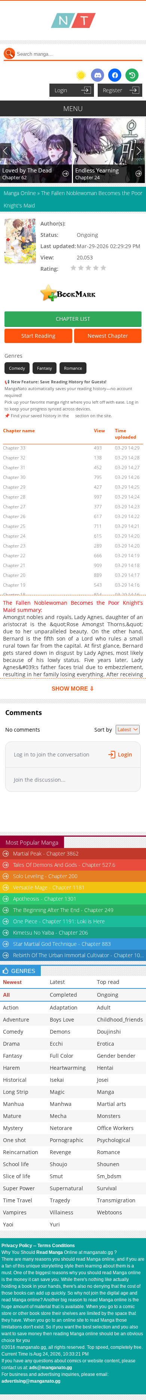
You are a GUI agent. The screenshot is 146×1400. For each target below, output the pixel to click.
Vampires (15, 1212)
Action (11, 1007)
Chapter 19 (14, 585)
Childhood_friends (120, 1019)
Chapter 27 (14, 506)
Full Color (61, 1055)
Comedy (17, 368)
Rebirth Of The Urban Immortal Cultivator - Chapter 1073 (79, 955)
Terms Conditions (56, 1245)
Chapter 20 (14, 575)
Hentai (105, 1067)
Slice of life (16, 1176)
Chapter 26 (14, 516)
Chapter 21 (14, 565)
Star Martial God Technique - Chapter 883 (62, 943)
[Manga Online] (73, 20)
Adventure (16, 1019)
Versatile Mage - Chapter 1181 (49, 887)
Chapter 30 (14, 477)
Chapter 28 (14, 497)
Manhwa (61, 1103)
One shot (14, 1140)
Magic (57, 1091)
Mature (12, 1115)
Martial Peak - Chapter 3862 (46, 853)
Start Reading (38, 335)
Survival (107, 1188)
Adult (103, 1007)
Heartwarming (68, 1067)
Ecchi (56, 1043)
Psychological (113, 1140)
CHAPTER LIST (73, 318)
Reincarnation (20, 1152)
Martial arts (111, 1103)
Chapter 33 (14, 448)
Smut (56, 1176)
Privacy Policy (16, 1245)
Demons (60, 1031)
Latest (57, 981)
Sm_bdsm (109, 1176)
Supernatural (66, 1188)
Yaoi (8, 1224)
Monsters (109, 1115)
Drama (11, 1043)
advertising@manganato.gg (30, 1381)
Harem (11, 1067)
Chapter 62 (14, 177)
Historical (15, 1079)
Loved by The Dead (27, 170)
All (6, 995)
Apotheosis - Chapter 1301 (44, 898)
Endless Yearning (97, 170)
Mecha (58, 1115)
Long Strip (15, 1091)
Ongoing (107, 994)
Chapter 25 (14, 526)
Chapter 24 (87, 177)
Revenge (60, 1152)
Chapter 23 (14, 546)
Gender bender (116, 1055)
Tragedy (60, 1200)
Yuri (55, 1224)
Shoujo (58, 1164)
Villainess (61, 1212)
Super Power (19, 1188)
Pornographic (66, 1140)
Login (61, 90)
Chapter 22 (14, 555)
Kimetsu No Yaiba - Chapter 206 (50, 932)
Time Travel (17, 1200)
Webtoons (109, 1212)
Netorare (61, 1128)
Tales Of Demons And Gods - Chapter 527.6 (64, 864)
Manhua (13, 1103)
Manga (105, 1091)
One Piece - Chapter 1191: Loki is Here (59, 921)
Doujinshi (109, 1031)
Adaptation (63, 1007)
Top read (108, 981)
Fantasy (44, 368)
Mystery (13, 1128)
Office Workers (115, 1128)
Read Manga (49, 1252)
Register (112, 90)
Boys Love (62, 1019)
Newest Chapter (108, 335)
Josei (103, 1079)
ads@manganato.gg (50, 1367)
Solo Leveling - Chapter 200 (45, 876)
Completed (63, 994)
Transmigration (116, 1200)
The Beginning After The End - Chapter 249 (63, 910)
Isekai (57, 1079)
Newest (12, 982)
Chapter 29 (14, 487)
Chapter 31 (14, 467)
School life (16, 1164)
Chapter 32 (14, 457)
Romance (73, 368)
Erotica (105, 1043)
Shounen (108, 1164)
